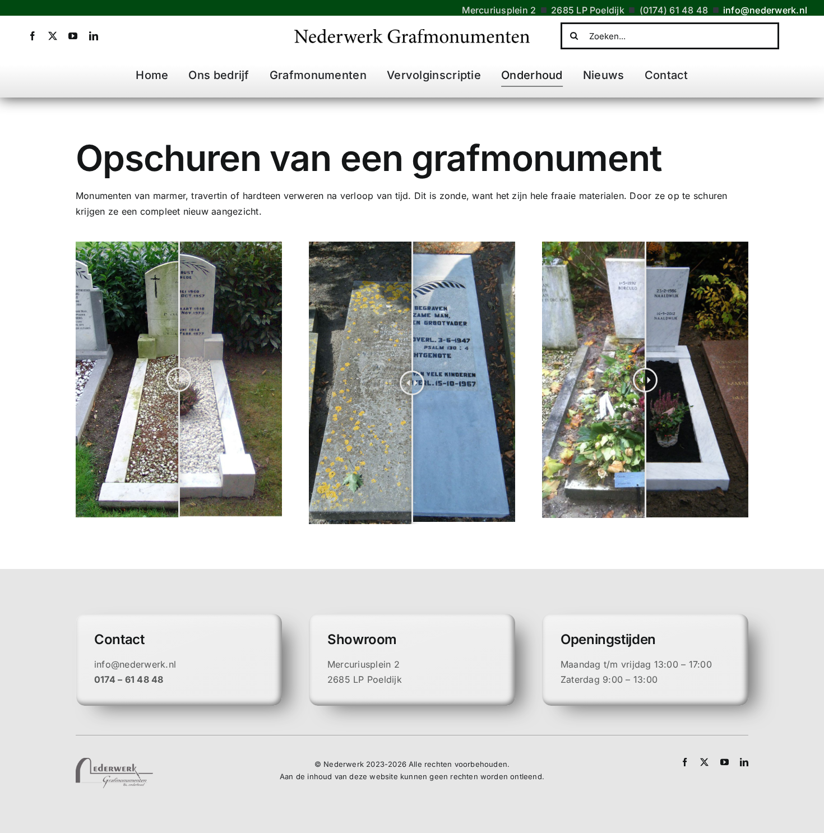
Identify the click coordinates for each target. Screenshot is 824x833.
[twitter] (52, 35)
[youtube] (72, 35)
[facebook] (32, 35)
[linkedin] (93, 35)
